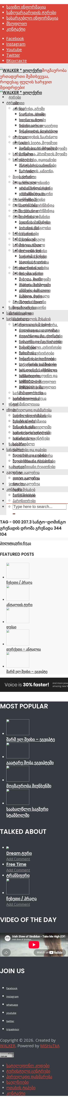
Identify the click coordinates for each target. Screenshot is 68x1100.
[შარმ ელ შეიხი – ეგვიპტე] (17, 666)
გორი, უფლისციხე (34, 187)
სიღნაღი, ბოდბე (32, 119)
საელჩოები (17, 1082)
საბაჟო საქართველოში (32, 432)
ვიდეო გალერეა (26, 483)
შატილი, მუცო (30, 301)
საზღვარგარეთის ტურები (31, 12)
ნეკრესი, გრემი (32, 108)
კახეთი (18, 102)
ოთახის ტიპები (20, 1087)
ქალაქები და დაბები (29, 449)
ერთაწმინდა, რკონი (36, 193)
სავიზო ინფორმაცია (26, 7)
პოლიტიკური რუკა (15, 543)
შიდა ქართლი (24, 182)
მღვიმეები (27, 352)
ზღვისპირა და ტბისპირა (33, 460)
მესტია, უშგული (32, 244)
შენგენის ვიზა (24, 426)
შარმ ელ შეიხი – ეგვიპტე (26, 671)
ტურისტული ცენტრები (31, 438)
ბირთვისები (29, 233)
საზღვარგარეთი (20, 313)
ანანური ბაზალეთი (35, 290)
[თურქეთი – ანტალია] (17, 644)
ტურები (15, 97)
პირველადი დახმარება (32, 409)
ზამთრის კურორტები (36, 353)
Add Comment (18, 858)
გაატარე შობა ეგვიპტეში (30, 762)
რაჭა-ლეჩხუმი (25, 205)
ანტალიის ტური (19, 604)
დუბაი (11, 626)
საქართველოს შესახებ (32, 318)
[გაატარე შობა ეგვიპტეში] (17, 757)
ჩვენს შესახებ (24, 489)
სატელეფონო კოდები (27, 1065)
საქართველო (17, 318)
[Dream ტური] (7, 847)
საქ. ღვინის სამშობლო (38, 369)
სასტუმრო (14, 449)
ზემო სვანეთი (24, 239)
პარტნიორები (24, 500)
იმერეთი (20, 142)
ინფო (10, 409)
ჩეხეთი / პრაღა (19, 582)
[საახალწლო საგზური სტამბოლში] (17, 803)
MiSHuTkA (49, 1046)
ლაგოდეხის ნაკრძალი (38, 136)
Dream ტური (19, 853)
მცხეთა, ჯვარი (31, 278)
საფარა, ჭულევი (32, 261)
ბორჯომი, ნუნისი (33, 256)
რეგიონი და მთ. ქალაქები (40, 341)
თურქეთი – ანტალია (23, 649)
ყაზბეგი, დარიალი (34, 296)
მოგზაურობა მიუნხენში (28, 786)
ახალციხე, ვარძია (34, 267)
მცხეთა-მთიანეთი (28, 273)
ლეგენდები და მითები (37, 364)
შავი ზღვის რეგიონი (29, 307)
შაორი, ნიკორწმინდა (36, 210)
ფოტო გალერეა (26, 477)
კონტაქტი (15, 29)
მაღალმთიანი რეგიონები (34, 466)
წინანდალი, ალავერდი (38, 131)
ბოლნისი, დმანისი (34, 222)
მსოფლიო (16, 23)
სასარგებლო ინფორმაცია (32, 18)
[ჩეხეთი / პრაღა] (17, 577)
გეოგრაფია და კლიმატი (39, 335)
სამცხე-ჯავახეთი (27, 250)
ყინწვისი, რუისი (32, 199)
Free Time (16, 864)
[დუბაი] (17, 621)
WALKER (7, 1046)
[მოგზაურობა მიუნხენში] (17, 780)
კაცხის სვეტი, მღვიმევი (38, 142)
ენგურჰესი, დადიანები (37, 159)
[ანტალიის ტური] (17, 599)
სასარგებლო (24, 443)
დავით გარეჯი (31, 125)
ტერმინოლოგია (26, 404)
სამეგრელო (23, 159)
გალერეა (14, 472)
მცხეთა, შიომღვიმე (35, 284)
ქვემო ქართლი (25, 216)
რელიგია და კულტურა (38, 330)
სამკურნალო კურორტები (40, 347)
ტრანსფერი (18, 875)
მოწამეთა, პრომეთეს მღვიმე (43, 153)
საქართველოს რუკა (29, 398)
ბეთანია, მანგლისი (35, 227)
